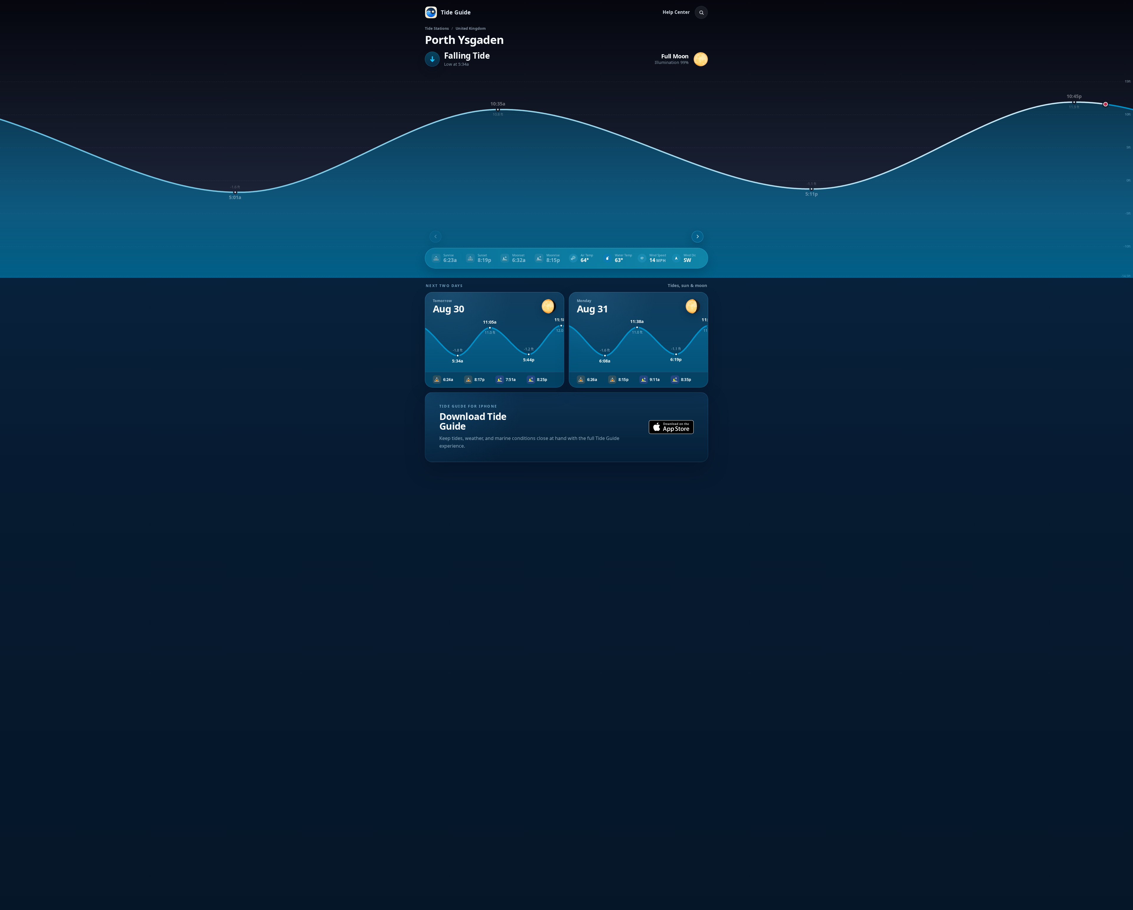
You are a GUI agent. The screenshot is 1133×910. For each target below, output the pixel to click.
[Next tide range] (697, 237)
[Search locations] (701, 12)
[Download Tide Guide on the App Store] (671, 427)
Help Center (676, 12)
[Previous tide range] (435, 237)
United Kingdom (471, 28)
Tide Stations (437, 28)
